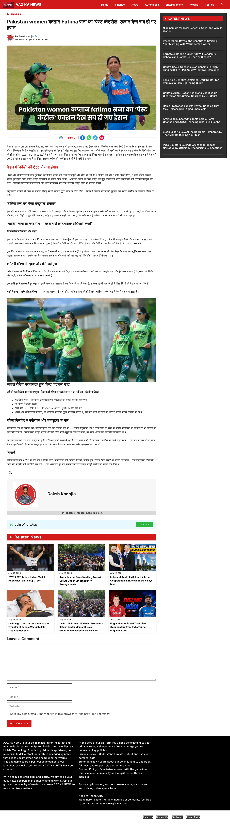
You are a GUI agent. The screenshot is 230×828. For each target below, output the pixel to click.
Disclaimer (177, 817)
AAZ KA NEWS (28, 4)
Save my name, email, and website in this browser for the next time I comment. (60, 713)
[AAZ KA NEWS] (8, 4)
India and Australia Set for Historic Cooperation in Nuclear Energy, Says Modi (131, 581)
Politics (209, 4)
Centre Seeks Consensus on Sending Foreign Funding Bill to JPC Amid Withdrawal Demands (191, 68)
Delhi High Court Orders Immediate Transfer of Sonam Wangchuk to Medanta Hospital (28, 627)
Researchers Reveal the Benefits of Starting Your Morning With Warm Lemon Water (190, 42)
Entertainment (174, 4)
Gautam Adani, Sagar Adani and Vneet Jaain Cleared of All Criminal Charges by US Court (190, 94)
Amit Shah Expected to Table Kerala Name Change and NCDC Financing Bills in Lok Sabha (191, 120)
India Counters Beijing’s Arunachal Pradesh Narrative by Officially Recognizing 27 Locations (192, 146)
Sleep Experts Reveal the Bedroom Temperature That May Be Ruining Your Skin (192, 133)
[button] (222, 4)
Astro (135, 4)
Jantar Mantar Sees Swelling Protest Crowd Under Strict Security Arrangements (80, 581)
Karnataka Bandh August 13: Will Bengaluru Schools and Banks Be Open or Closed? (189, 55)
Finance (120, 4)
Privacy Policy (193, 817)
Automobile (152, 4)
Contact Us (162, 817)
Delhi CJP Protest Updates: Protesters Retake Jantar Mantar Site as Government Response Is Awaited (81, 627)
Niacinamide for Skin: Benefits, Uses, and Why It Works (192, 29)
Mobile (194, 4)
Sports (16, 14)
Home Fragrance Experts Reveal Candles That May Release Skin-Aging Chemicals (191, 107)
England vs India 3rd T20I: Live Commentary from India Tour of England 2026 (128, 627)
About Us (148, 817)
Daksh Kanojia (26, 36)
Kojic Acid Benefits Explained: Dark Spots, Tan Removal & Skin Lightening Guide (191, 81)
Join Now (144, 524)
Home (104, 4)
